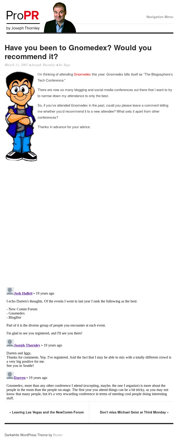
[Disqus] (89, 225)
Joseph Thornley (43, 64)
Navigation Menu (159, 16)
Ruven (58, 434)
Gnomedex (83, 74)
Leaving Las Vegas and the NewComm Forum (46, 412)
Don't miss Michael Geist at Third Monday (134, 412)
